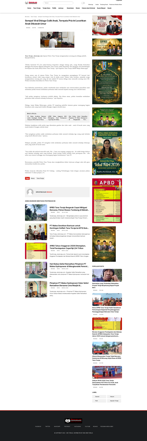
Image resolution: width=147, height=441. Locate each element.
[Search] (71, 3)
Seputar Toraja (114, 400)
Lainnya (60, 8)
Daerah (97, 396)
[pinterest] (115, 11)
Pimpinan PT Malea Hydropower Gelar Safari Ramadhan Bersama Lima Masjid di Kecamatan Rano (69, 284)
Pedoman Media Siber (115, 4)
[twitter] (110, 11)
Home (29, 8)
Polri (96, 400)
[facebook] (107, 11)
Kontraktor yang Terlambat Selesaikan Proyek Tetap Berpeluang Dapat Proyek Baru (105, 285)
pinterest (67, 426)
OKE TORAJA (69, 433)
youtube (87, 426)
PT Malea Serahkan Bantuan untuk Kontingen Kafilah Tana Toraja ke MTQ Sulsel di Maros (36, 118)
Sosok (109, 8)
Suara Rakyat (101, 8)
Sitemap (90, 4)
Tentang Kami (104, 4)
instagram (77, 426)
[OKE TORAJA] (31, 4)
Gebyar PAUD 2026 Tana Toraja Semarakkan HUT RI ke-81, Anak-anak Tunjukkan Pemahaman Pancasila (105, 382)
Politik (54, 8)
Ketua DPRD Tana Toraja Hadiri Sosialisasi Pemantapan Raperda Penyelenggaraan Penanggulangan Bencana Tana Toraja (106, 310)
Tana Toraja (36, 8)
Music (78, 8)
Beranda (27, 16)
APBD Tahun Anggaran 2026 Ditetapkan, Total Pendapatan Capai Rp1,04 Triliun (57, 118)
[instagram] (118, 11)
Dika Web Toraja (88, 433)
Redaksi (95, 426)
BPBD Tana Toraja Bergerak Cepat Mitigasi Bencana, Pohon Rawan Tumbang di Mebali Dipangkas (69, 208)
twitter (47, 426)
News (33, 178)
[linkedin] (40, 182)
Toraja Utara (46, 8)
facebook (38, 426)
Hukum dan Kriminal (88, 8)
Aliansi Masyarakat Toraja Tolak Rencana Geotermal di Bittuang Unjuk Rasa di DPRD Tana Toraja (106, 358)
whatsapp (57, 426)
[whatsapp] (112, 11)
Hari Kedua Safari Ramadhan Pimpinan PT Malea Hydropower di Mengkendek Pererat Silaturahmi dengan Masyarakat (78, 118)
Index (97, 4)
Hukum (112, 396)
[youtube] (121, 11)
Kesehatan (70, 8)
